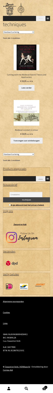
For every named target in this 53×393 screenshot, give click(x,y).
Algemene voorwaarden (13, 301)
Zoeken (26, 388)
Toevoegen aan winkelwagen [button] (26, 140)
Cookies (6, 312)
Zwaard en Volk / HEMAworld (17, 366)
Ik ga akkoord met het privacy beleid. (27, 205)
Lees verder (26, 87)
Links (5, 323)
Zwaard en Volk (20, 224)
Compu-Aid (8, 370)
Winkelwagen (40, 386)
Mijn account (9, 388)
